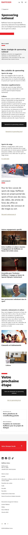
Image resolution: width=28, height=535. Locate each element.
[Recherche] (22, 2)
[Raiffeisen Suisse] (6, 2)
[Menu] (26, 2)
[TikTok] (13, 458)
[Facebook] (6, 458)
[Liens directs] (19, 2)
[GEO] (21, 446)
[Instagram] (9, 458)
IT (7, 523)
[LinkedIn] (2, 458)
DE (2, 523)
